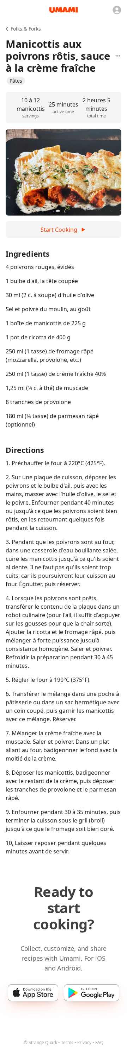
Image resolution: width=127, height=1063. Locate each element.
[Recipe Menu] (118, 56)
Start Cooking (59, 229)
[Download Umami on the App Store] (33, 992)
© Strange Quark (40, 1042)
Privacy (84, 1042)
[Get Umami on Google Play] (91, 992)
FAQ (99, 1042)
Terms (67, 1042)
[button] (16, 81)
